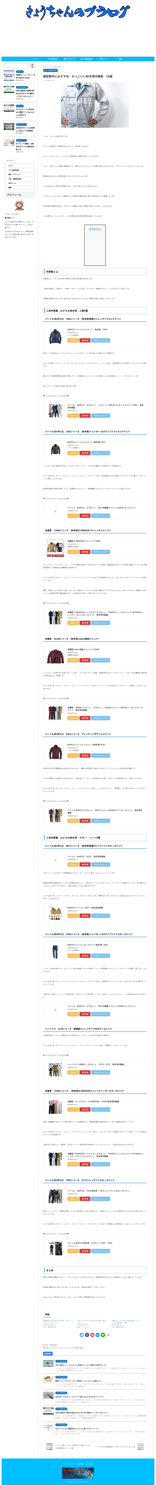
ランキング (69, 1347)
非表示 (98, 229)
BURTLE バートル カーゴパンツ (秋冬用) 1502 (87, 945)
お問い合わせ (89, 1464)
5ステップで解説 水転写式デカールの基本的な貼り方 (25, 146)
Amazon (73, 340)
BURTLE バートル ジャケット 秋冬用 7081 (87, 329)
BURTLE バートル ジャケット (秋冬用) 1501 (86, 442)
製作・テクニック (69, 59)
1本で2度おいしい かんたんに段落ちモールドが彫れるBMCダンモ (80, 1365)
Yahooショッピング (101, 340)
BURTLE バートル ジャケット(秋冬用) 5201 (86, 745)
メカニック (62, 1347)
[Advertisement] (78, 40)
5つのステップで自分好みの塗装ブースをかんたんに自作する (25, 112)
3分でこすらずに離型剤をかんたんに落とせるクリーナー (77, 1429)
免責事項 (80, 1464)
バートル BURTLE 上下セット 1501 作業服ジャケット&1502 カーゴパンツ (101, 508)
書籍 (120, 59)
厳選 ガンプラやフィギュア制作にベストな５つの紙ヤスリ (78, 1381)
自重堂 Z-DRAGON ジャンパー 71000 (83, 541)
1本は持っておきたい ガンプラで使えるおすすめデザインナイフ (79, 1397)
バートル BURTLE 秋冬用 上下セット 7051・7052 (89, 1243)
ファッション (54, 1347)
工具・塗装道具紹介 (86, 59)
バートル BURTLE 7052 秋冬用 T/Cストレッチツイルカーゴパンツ (98, 1191)
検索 (32, 65)
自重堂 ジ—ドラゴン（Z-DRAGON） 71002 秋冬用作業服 (93, 1101)
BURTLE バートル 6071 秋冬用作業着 (85, 908)
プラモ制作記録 (52, 59)
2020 (47, 1347)
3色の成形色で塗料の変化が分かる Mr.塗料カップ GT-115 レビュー (82, 1413)
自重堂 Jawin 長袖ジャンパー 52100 (83, 649)
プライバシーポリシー (69, 1464)
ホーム (35, 59)
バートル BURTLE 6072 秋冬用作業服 (86, 856)
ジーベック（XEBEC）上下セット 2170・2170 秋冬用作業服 (95, 1064)
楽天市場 (85, 340)
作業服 (76, 1347)
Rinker (76, 332)
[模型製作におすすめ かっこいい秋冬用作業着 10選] (98, 1335)
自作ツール (103, 59)
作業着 (81, 1347)
